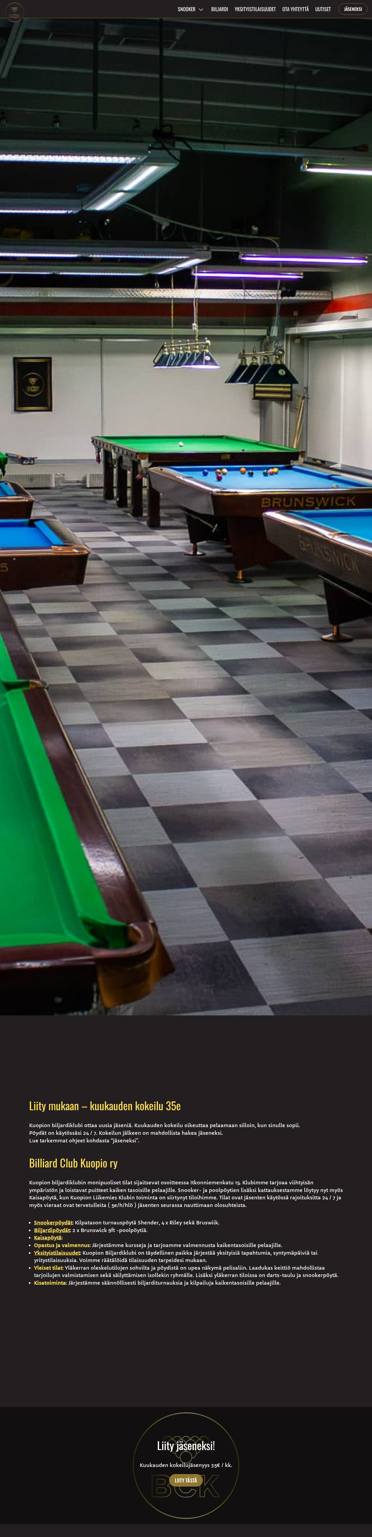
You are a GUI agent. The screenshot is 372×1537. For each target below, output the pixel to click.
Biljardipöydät (52, 1230)
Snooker (187, 9)
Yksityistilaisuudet (255, 9)
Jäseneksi (353, 9)
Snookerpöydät (53, 1223)
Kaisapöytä (48, 1238)
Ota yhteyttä (295, 9)
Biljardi (219, 9)
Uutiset (323, 9)
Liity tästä (186, 1480)
